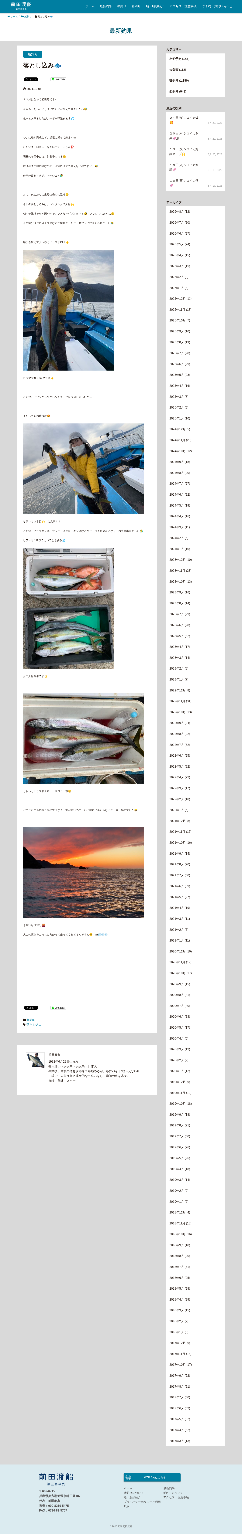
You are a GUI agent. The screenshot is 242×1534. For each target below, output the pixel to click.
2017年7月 (176, 1397)
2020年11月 (177, 962)
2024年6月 (176, 494)
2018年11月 (177, 1223)
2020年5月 (176, 1027)
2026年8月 (176, 211)
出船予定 (175, 58)
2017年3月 (176, 1441)
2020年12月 (177, 951)
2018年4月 (176, 1299)
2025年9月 (176, 331)
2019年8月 (176, 1125)
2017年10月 (177, 1364)
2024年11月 (177, 440)
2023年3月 (176, 657)
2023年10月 (177, 581)
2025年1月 (176, 418)
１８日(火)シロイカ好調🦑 (184, 167)
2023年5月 (176, 636)
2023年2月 (176, 668)
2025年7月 (176, 353)
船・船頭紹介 (155, 6)
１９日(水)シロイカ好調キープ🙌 (184, 152)
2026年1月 (176, 288)
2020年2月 (176, 1060)
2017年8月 (176, 1386)
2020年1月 (176, 1071)
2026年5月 (176, 244)
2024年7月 (176, 483)
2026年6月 (176, 233)
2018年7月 (176, 1266)
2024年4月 (176, 516)
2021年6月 (176, 886)
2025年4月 (176, 385)
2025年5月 (176, 374)
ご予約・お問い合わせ (217, 6)
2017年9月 (176, 1375)
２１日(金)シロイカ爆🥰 (184, 120)
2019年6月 (176, 1147)
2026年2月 (176, 277)
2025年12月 (177, 298)
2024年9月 (176, 461)
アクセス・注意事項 (183, 6)
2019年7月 (176, 1136)
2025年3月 (176, 396)
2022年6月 (176, 755)
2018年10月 (177, 1234)
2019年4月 (176, 1169)
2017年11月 (177, 1354)
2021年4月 (176, 907)
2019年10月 (177, 1103)
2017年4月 (176, 1430)
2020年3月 (176, 1049)
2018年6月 (176, 1277)
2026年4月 (176, 255)
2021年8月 (176, 864)
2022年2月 (176, 799)
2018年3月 (176, 1310)
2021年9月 (176, 853)
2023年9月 (176, 592)
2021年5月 (176, 897)
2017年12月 (177, 1343)
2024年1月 (176, 549)
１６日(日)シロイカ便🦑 (184, 183)
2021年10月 (177, 842)
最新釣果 (106, 6)
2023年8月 (176, 603)
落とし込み (34, 1024)
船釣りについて (173, 1492)
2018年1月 (176, 1332)
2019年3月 (176, 1179)
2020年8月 (176, 994)
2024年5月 (176, 505)
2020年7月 (176, 1005)
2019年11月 (177, 1093)
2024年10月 (177, 451)
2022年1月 (176, 810)
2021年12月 (177, 821)
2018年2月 (176, 1321)
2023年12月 (177, 559)
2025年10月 (177, 320)
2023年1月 (176, 679)
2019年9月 (176, 1114)
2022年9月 (176, 723)
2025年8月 (176, 342)
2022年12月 (177, 690)
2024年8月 (176, 472)
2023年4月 (176, 646)
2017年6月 (176, 1408)
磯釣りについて (134, 1492)
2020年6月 (176, 1016)
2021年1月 (176, 940)
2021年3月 (176, 918)
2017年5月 (176, 1419)
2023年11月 (177, 570)
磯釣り (121, 6)
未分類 (173, 69)
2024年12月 (177, 429)
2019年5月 (176, 1158)
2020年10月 (177, 973)
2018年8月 (176, 1255)
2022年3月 (176, 788)
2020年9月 (176, 984)
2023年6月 (176, 625)
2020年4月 (176, 1038)
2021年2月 (176, 929)
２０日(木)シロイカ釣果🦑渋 (184, 136)
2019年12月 (177, 1082)
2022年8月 (176, 733)
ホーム (90, 6)
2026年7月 (176, 222)
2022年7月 (176, 744)
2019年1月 (176, 1201)
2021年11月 (177, 831)
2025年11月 (177, 309)
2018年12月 (177, 1212)
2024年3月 (176, 527)
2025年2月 (176, 407)
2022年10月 (177, 712)
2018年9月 (176, 1245)
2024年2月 (176, 538)
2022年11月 (177, 701)
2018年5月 (176, 1288)
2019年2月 (176, 1190)
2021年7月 (176, 875)
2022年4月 (176, 777)
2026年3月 (176, 266)
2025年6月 (176, 364)
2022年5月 (176, 766)
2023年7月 (176, 614)
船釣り (136, 6)
